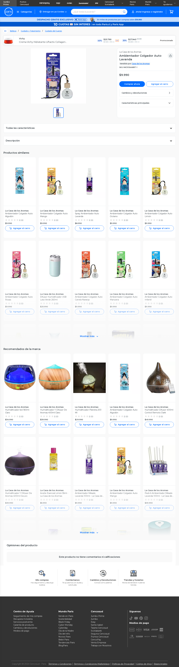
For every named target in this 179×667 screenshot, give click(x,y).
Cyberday (63, 628)
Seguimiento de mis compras (27, 616)
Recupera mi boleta (23, 619)
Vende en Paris (65, 616)
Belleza (13, 31)
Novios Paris (133, 3)
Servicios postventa (22, 622)
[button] (53, 12)
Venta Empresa (98, 642)
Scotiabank (96, 631)
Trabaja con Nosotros (101, 645)
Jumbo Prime (6, 3)
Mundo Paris (148, 3)
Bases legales (160, 664)
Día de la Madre (66, 631)
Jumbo (94, 619)
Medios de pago (21, 631)
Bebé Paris (63, 639)
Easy (93, 622)
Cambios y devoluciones (25, 628)
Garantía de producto (23, 625)
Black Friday (64, 622)
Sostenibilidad (65, 619)
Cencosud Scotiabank (109, 3)
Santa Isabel (97, 625)
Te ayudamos (167, 3)
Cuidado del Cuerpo (53, 31)
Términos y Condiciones (59, 664)
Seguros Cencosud (100, 633)
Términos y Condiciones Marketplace (92, 664)
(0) (22, 220)
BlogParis (63, 645)
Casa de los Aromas (141, 64)
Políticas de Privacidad (123, 664)
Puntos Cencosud (24, 3)
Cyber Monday (65, 625)
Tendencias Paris (66, 642)
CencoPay (96, 639)
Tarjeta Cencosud (99, 628)
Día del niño (64, 633)
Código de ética (144, 664)
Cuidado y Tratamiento (31, 31)
